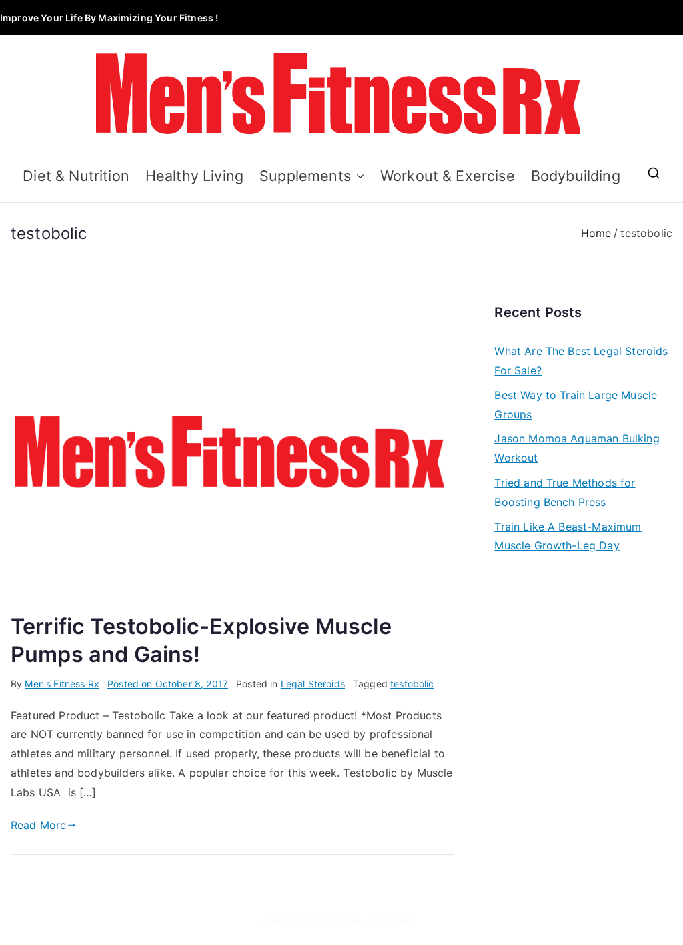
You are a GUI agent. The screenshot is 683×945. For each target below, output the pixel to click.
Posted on (167, 683)
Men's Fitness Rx (62, 683)
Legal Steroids (313, 683)
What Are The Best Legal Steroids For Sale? (581, 360)
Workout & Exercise (447, 175)
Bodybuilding (575, 175)
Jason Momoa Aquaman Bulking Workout (576, 448)
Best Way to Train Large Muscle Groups (575, 404)
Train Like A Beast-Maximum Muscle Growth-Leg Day (567, 536)
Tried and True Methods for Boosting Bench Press (564, 492)
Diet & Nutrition (76, 175)
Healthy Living (194, 175)
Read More (38, 825)
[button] (357, 176)
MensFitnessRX (381, 920)
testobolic (412, 683)
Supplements (305, 175)
